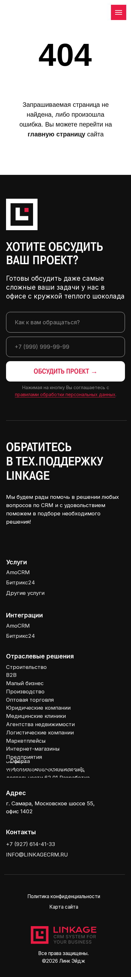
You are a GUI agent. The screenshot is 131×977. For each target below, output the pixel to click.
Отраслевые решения (40, 656)
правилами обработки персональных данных (65, 394)
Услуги (16, 562)
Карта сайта (63, 907)
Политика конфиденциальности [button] (63, 896)
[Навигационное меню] (118, 12)
